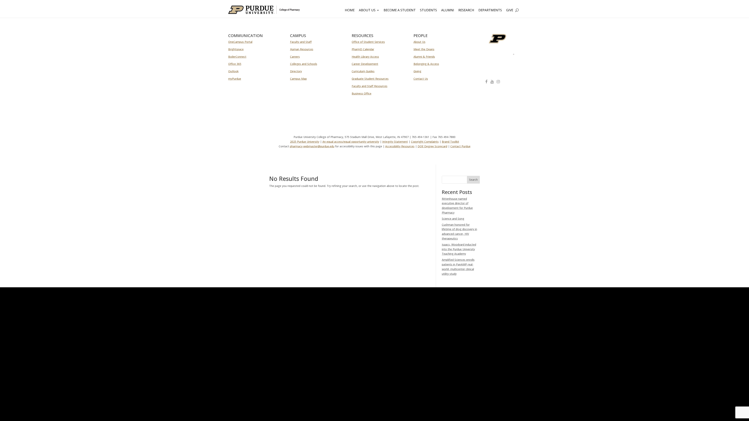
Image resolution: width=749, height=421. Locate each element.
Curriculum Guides (363, 71)
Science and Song (453, 218)
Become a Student (400, 10)
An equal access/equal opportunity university (350, 141)
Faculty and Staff (301, 42)
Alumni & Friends (424, 56)
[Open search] (517, 10)
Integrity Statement (395, 141)
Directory (296, 71)
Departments (490, 10)
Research (466, 10)
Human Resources (301, 49)
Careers (295, 56)
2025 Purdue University (304, 141)
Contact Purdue (460, 146)
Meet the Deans (424, 49)
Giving (417, 71)
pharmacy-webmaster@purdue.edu (312, 146)
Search (473, 179)
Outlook (233, 71)
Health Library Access (365, 56)
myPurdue (234, 78)
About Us (367, 10)
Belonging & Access (426, 64)
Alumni (447, 10)
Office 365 (234, 64)
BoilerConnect (237, 56)
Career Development (365, 64)
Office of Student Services (368, 42)
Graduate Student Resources (370, 78)
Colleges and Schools (303, 64)
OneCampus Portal (240, 42)
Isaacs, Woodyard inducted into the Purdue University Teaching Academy (459, 249)
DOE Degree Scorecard (432, 146)
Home (350, 10)
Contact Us (421, 78)
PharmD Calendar (363, 49)
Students (428, 10)
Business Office (361, 93)
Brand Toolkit (450, 141)
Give (509, 10)
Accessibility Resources (399, 146)
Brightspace (236, 49)
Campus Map (298, 78)
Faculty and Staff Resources (369, 86)
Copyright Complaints (425, 141)
